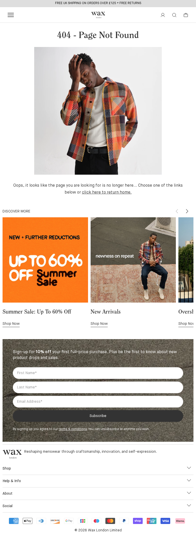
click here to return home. (107, 192)
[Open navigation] (11, 15)
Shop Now (11, 324)
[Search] (174, 15)
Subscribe (98, 416)
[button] (187, 211)
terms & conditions (73, 429)
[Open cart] (185, 15)
